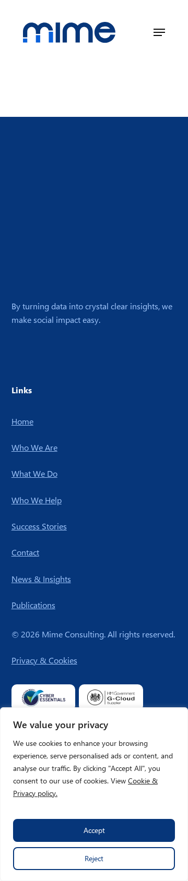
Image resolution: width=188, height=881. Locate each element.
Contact (25, 552)
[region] (94, 794)
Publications (33, 604)
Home (22, 421)
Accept (94, 830)
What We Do (34, 473)
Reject (94, 858)
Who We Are (34, 447)
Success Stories (39, 526)
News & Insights (41, 578)
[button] (159, 32)
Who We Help (36, 499)
